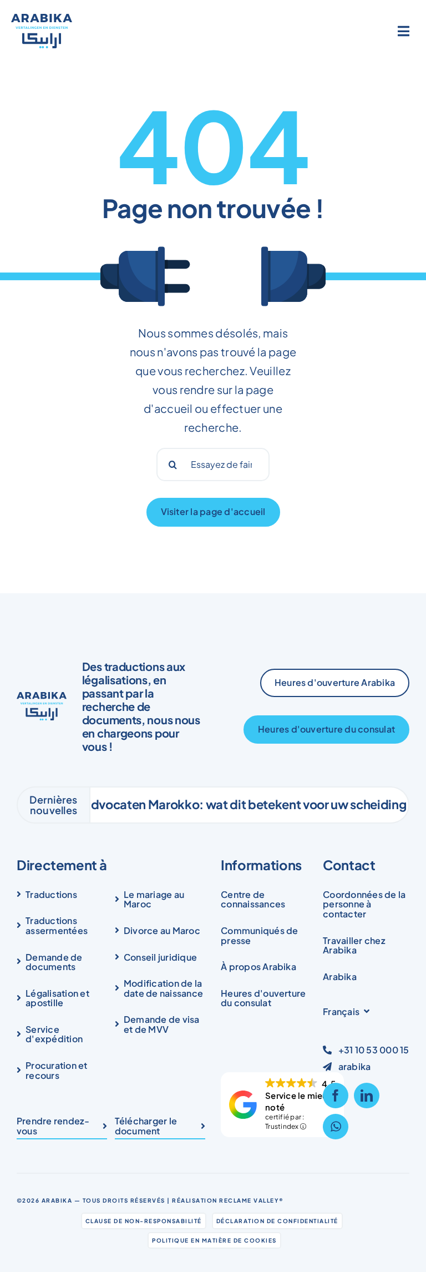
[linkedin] (366, 1095)
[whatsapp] (335, 1126)
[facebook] (335, 1095)
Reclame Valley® (251, 1200)
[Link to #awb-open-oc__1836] (404, 31)
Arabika (57, 1200)
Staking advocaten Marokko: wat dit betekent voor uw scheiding (202, 804)
